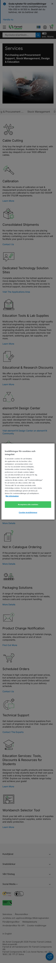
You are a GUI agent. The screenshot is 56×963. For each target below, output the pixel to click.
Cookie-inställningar (28, 512)
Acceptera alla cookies (28, 504)
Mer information (12, 496)
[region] (28, 482)
